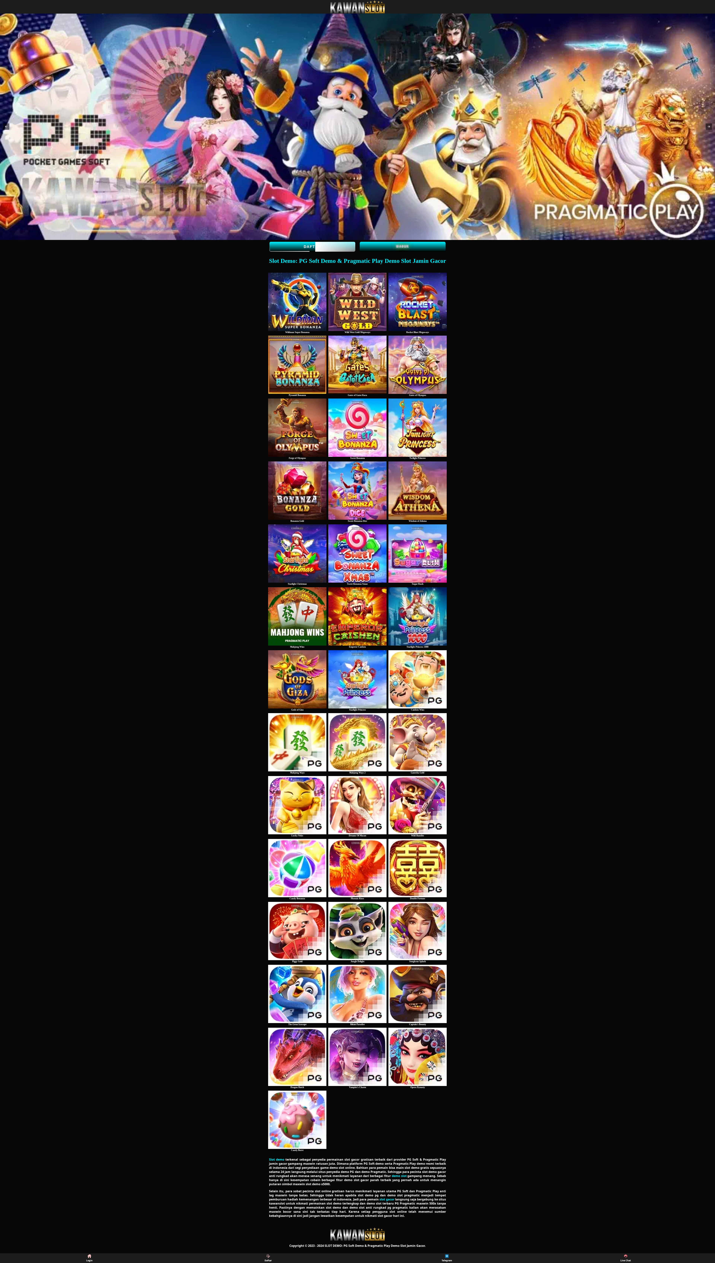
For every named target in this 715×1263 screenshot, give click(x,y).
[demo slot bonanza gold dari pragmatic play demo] (297, 490)
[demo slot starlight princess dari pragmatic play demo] (357, 679)
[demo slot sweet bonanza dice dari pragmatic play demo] (357, 490)
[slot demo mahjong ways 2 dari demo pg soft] (357, 742)
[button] (6, 126)
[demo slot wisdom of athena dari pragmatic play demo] (417, 490)
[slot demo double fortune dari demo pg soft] (417, 868)
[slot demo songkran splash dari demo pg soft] (417, 931)
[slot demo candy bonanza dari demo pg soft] (297, 868)
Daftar (312, 247)
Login (89, 1260)
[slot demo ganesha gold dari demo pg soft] (417, 742)
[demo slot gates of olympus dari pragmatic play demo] (417, 365)
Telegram (447, 1260)
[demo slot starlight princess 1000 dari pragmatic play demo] (417, 616)
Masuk (402, 246)
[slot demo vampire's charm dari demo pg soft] (357, 1057)
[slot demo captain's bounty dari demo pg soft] (417, 994)
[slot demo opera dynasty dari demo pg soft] (417, 1057)
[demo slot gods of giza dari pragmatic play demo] (297, 679)
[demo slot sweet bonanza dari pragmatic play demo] (357, 428)
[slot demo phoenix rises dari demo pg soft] (357, 868)
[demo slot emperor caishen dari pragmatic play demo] (357, 616)
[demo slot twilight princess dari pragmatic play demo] (417, 428)
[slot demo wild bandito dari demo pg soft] (417, 805)
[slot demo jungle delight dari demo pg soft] (357, 931)
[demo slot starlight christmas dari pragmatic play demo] (297, 553)
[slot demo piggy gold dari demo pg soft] (297, 931)
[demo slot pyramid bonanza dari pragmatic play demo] (297, 365)
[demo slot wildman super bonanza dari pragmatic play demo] (297, 302)
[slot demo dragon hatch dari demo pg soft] (297, 1057)
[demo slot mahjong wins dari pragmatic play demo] (297, 616)
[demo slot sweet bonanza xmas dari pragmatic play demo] (357, 553)
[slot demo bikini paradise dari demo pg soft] (357, 994)
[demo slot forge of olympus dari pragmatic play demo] (297, 428)
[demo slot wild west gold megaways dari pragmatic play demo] (357, 302)
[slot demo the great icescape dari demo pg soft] (297, 994)
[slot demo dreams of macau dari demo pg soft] (357, 805)
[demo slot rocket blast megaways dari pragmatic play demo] (417, 302)
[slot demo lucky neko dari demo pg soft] (297, 805)
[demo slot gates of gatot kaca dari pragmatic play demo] (357, 365)
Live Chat (625, 1260)
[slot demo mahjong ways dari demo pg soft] (297, 742)
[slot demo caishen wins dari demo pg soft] (417, 679)
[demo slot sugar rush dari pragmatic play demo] (417, 553)
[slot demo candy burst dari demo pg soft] (297, 1120)
